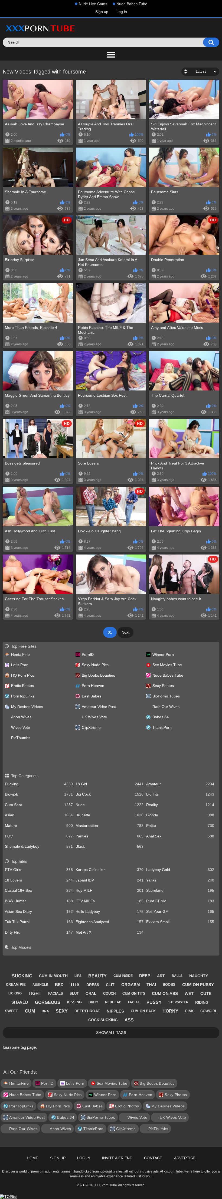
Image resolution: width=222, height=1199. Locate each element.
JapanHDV (109, 880)
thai (151, 984)
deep (144, 975)
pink (189, 1011)
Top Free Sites (23, 646)
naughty (198, 976)
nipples (115, 1011)
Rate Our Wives (165, 706)
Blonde (180, 815)
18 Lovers (39, 880)
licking (15, 993)
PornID (88, 654)
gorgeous (47, 1002)
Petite (180, 825)
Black (109, 846)
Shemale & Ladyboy (39, 846)
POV (39, 836)
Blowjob (39, 794)
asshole (40, 985)
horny (170, 1011)
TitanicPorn (162, 727)
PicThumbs (20, 738)
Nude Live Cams (93, 4)
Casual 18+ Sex (39, 890)
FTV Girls (39, 869)
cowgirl (208, 1011)
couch (109, 993)
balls (177, 976)
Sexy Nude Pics (95, 665)
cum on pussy (198, 984)
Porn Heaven (93, 685)
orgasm (130, 984)
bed (59, 984)
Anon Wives (21, 717)
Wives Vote (20, 727)
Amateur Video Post (99, 706)
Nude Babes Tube (131, 4)
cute (205, 993)
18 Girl (109, 784)
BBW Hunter (39, 901)
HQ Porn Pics (22, 675)
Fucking (39, 784)
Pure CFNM (180, 901)
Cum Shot (39, 805)
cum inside (123, 976)
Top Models (21, 947)
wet (189, 993)
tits (75, 984)
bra (45, 1011)
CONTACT (153, 1158)
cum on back (143, 1011)
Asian (39, 815)
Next (125, 632)
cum (30, 1011)
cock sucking (103, 1020)
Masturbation (109, 825)
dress (92, 985)
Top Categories (24, 775)
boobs (169, 985)
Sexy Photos (163, 685)
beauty (97, 976)
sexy (62, 1011)
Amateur (180, 784)
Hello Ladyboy (109, 911)
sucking (22, 976)
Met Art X (109, 932)
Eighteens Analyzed (109, 922)
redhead (113, 1002)
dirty (93, 1002)
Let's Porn (19, 665)
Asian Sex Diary (39, 911)
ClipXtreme (91, 727)
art (161, 976)
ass (129, 1020)
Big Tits (180, 794)
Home (32, 1158)
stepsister (178, 1002)
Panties (109, 836)
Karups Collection (109, 869)
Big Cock (109, 794)
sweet (11, 1011)
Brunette (109, 815)
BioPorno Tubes (166, 696)
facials (55, 993)
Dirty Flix (39, 932)
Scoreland (180, 890)
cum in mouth (53, 976)
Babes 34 (160, 717)
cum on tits (133, 993)
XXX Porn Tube (105, 1185)
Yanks (180, 880)
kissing (74, 1002)
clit (110, 985)
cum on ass (165, 993)
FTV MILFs (109, 901)
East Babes (91, 696)
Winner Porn (163, 654)
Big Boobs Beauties (98, 675)
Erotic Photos (22, 685)
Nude (109, 805)
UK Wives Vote (94, 717)
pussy (154, 1002)
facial (134, 1002)
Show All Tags (111, 1032)
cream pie (16, 985)
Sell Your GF (180, 911)
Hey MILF (109, 890)
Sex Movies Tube (167, 665)
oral (91, 993)
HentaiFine (20, 654)
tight (34, 993)
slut (74, 993)
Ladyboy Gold (180, 869)
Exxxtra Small (180, 922)
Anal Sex (180, 836)
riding (201, 1002)
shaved (19, 1002)
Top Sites (19, 861)
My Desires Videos (27, 706)
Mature (39, 825)
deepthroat (87, 1011)
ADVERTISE (184, 1158)
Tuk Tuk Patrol (39, 922)
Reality (180, 805)
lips (77, 976)
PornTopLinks (22, 696)
